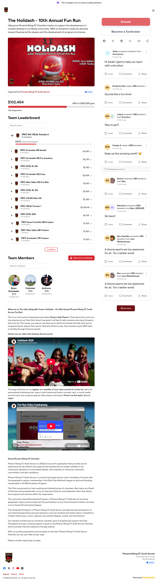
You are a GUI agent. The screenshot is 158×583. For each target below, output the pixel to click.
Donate (126, 21)
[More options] (146, 52)
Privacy (14, 574)
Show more (126, 308)
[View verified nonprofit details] (89, 92)
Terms (21, 574)
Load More (51, 250)
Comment (127, 74)
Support (6, 574)
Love (110, 74)
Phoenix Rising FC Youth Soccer (35, 92)
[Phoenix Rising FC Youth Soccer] (6, 10)
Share (144, 74)
